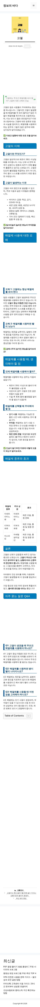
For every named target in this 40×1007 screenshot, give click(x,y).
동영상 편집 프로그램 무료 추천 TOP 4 (19, 973)
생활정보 (20, 890)
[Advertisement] (20, 73)
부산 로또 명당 (21, 898)
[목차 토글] (27, 716)
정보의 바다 (10, 5)
